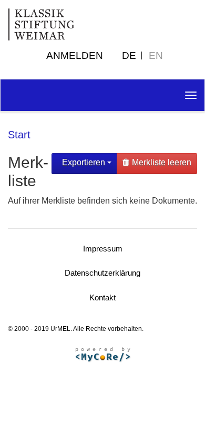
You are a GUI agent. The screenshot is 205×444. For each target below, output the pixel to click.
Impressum (102, 248)
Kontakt (102, 297)
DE (129, 55)
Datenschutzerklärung (102, 272)
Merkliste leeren (161, 162)
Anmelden (74, 55)
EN (156, 55)
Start (19, 134)
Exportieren (83, 162)
